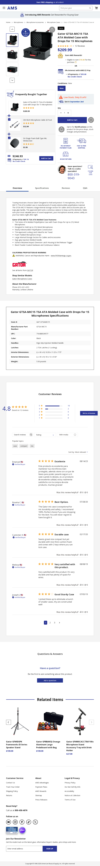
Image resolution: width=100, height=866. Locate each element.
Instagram (15, 822)
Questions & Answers (50, 654)
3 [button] (54, 622)
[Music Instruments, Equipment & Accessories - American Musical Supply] (12, 8)
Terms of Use (70, 800)
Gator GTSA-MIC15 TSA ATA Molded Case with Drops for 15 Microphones (37, 103)
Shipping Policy (12, 791)
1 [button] (45, 622)
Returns (9, 795)
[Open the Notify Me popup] (62, 129)
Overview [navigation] (17, 188)
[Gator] (19, 268)
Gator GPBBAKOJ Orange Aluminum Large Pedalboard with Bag (48, 744)
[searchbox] (20, 435)
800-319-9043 (74, 176)
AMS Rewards (40, 791)
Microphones (18, 22)
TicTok (28, 822)
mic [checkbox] (32, 446)
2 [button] (50, 622)
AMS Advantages (42, 782)
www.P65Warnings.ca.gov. (61, 255)
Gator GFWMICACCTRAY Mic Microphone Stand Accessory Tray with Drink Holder (80, 746)
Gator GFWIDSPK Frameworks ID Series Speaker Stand (16, 744)
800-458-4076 (21, 810)
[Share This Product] (52, 30)
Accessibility (69, 791)
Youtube (8, 822)
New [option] (62, 88)
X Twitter (35, 822)
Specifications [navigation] (42, 188)
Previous (8, 722)
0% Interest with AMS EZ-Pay (77, 70)
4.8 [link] (71, 46)
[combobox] (75, 8)
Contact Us (10, 782)
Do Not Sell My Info (72, 787)
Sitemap (38, 795)
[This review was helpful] (81, 492)
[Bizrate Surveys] (14, 832)
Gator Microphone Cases (22, 279)
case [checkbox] (15, 446)
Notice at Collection (72, 795)
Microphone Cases (53, 22)
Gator (61, 28)
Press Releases (41, 800)
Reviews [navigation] (66, 188)
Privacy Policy (70, 782)
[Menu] (3, 7)
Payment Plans (41, 787)
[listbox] (76, 88)
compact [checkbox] (23, 446)
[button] (96, 8)
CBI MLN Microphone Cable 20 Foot (37, 120)
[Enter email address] (26, 848)
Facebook (22, 822)
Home (8, 22)
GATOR (30, 270)
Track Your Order (13, 787)
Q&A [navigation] (85, 188)
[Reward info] (76, 62)
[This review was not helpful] (85, 492)
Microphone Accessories (35, 22)
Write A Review (89, 413)
